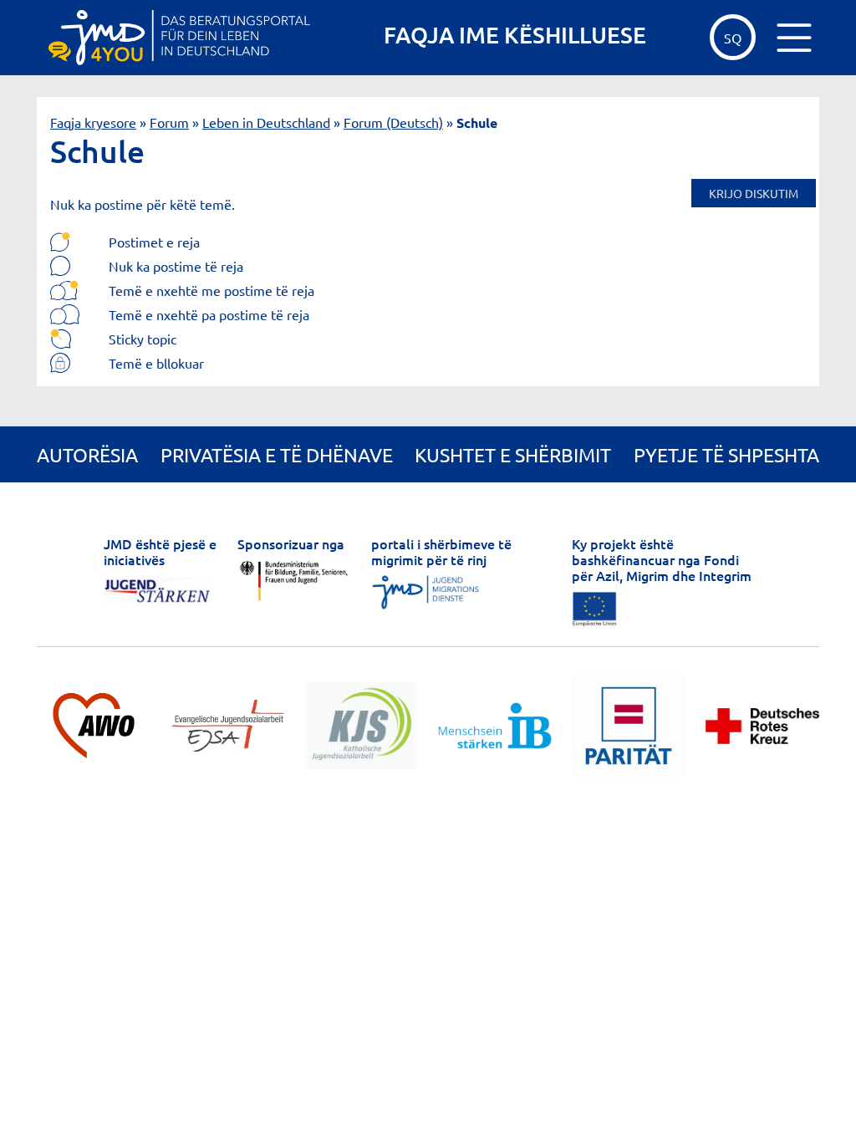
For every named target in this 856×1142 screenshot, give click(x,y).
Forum (169, 122)
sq (732, 37)
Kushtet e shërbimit (513, 454)
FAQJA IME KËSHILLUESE (515, 34)
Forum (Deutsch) (393, 122)
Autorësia (87, 454)
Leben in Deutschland (266, 122)
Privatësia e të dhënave (276, 454)
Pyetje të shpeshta (726, 454)
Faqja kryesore (93, 122)
